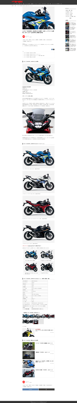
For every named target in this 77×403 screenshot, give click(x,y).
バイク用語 (71, 16)
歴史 (71, 10)
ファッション (67, 16)
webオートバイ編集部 (28, 382)
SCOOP (67, 10)
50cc (74, 16)
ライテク (71, 13)
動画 (69, 10)
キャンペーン (67, 13)
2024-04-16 (27, 381)
